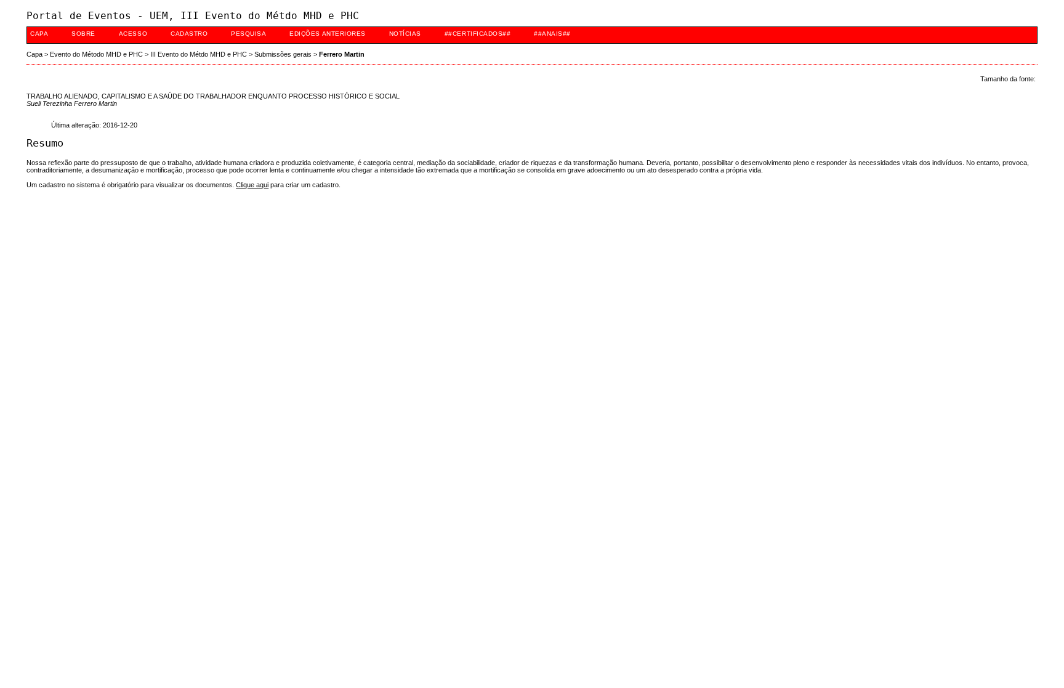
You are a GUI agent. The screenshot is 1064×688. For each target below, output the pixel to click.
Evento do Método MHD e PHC (96, 54)
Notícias (405, 33)
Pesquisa (248, 33)
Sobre (83, 33)
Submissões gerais (283, 54)
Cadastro (189, 33)
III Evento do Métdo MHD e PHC (198, 54)
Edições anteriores (327, 33)
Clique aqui (252, 184)
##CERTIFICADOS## (477, 33)
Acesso (133, 33)
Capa (39, 33)
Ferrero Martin (342, 54)
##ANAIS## (552, 33)
